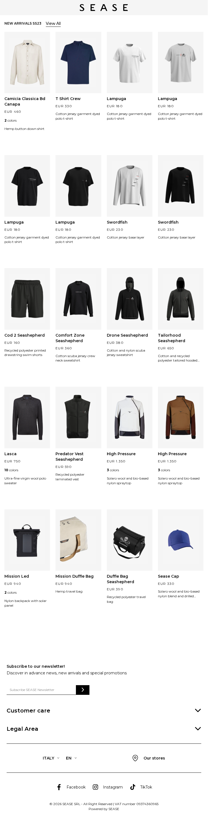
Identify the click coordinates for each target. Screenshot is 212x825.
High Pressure (121, 453)
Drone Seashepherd (127, 335)
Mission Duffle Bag (74, 576)
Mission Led (16, 576)
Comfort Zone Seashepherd (69, 338)
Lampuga (116, 98)
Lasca (10, 453)
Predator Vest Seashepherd (69, 456)
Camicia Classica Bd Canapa (24, 101)
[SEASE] (104, 7)
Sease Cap (168, 576)
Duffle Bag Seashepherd (120, 579)
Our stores (154, 758)
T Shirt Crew (68, 98)
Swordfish (117, 222)
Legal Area (22, 729)
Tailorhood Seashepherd (171, 338)
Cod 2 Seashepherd (24, 335)
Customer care (28, 710)
